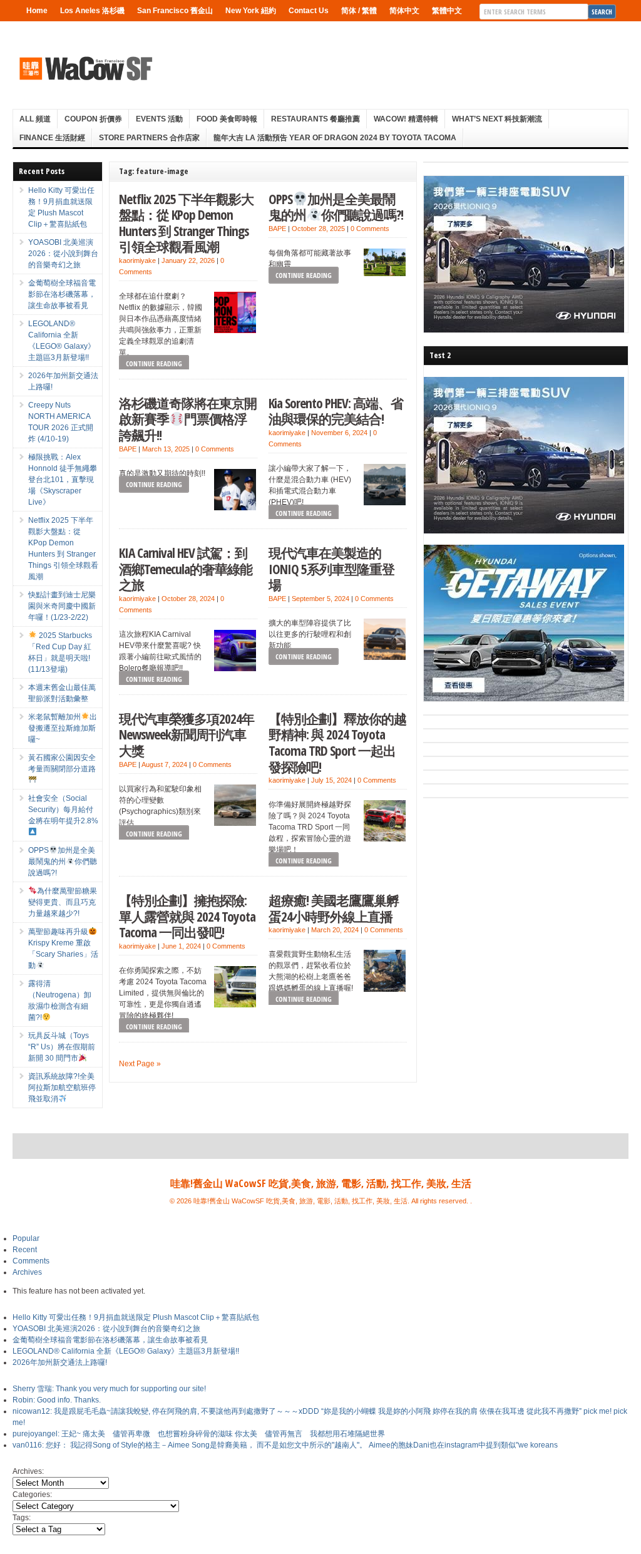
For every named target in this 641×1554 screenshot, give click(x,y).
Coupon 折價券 (93, 119)
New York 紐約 (250, 10)
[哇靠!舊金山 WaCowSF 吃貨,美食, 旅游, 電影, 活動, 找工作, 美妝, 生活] (85, 68)
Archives (27, 1272)
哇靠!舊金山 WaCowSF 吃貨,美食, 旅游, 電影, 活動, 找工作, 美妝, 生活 (320, 1183)
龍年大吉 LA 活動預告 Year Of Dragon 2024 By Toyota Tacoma (334, 137)
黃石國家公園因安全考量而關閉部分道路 (62, 763)
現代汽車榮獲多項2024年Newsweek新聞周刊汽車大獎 (186, 734)
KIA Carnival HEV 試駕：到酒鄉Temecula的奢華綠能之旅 (185, 568)
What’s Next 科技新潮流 (497, 119)
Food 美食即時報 (227, 119)
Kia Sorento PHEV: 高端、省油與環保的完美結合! (336, 411)
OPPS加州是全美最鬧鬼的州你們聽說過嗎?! (336, 207)
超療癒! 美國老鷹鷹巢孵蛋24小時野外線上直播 (334, 908)
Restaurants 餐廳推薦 (315, 119)
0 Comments (370, 228)
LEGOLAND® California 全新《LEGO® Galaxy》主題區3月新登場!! (126, 1351)
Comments (31, 1261)
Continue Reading (154, 363)
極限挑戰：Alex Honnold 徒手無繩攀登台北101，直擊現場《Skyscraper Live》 (62, 480)
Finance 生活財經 (52, 137)
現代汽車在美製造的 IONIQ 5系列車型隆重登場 (331, 568)
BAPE (277, 228)
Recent (25, 1249)
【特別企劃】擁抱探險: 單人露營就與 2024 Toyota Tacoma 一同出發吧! (187, 916)
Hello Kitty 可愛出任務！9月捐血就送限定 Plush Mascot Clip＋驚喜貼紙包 (136, 1317)
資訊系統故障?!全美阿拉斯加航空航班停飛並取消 (62, 1087)
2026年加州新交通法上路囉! (60, 1362)
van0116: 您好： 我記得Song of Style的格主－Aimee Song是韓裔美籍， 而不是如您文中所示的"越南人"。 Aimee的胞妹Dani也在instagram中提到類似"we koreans (285, 1445)
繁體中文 (447, 10)
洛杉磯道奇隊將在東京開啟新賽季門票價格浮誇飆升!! (188, 419)
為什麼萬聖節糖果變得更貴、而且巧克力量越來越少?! (62, 902)
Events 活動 (159, 119)
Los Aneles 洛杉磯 (92, 10)
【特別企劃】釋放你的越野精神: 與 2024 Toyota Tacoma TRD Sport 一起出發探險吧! (337, 742)
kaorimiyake (137, 260)
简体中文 (404, 10)
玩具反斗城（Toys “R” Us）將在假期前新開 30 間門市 (61, 1047)
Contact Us (309, 10)
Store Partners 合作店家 (149, 137)
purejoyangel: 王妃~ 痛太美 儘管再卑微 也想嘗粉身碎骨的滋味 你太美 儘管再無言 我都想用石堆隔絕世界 (199, 1433)
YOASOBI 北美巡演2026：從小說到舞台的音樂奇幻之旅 (63, 253)
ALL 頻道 (35, 119)
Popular (26, 1238)
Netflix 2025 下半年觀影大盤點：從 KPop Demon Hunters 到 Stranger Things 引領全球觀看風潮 (186, 223)
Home (37, 10)
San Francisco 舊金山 (175, 10)
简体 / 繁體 (359, 10)
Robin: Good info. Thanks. (57, 1400)
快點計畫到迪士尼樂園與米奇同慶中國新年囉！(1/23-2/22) (62, 606)
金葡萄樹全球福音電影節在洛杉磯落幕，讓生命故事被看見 (62, 294)
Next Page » (140, 1063)
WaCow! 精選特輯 (406, 119)
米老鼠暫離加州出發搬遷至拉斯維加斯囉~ (62, 728)
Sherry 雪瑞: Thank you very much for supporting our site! (109, 1388)
